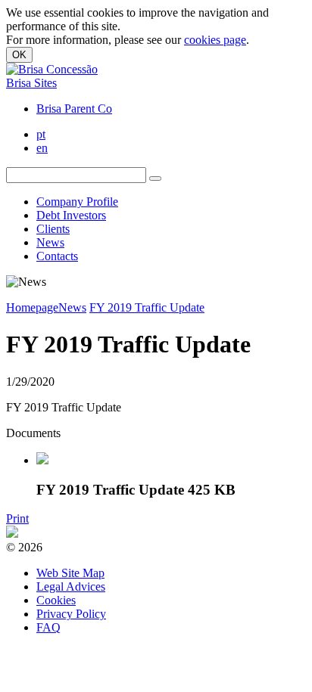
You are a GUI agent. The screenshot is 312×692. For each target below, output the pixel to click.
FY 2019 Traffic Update (146, 307)
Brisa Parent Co (74, 108)
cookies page (215, 39)
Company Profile (77, 201)
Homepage (32, 307)
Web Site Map (70, 572)
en (42, 147)
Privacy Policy (71, 613)
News (50, 242)
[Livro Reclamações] (12, 533)
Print (17, 518)
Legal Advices (70, 586)
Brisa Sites (31, 82)
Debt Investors (71, 215)
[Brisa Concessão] (52, 69)
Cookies (56, 600)
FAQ (48, 627)
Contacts (57, 256)
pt (40, 134)
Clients (53, 228)
